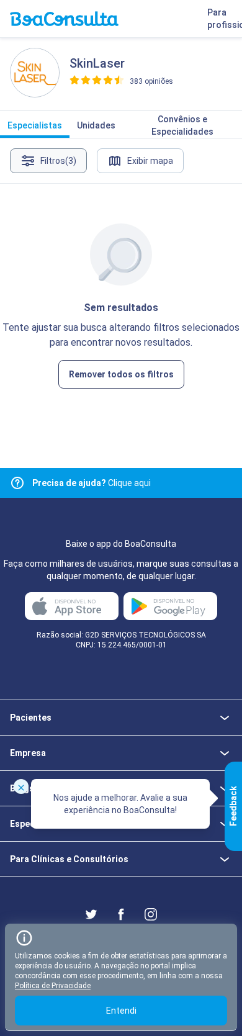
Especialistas (34, 125)
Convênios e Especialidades (182, 125)
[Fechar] (21, 786)
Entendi (121, 1011)
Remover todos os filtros (121, 374)
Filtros (58, 161)
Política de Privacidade (53, 985)
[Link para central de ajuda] (17, 482)
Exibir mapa (150, 161)
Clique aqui (91, 483)
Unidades (96, 125)
